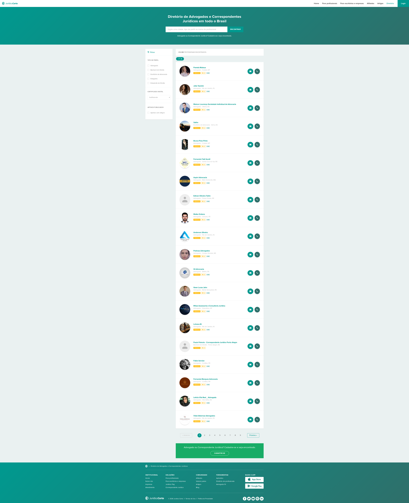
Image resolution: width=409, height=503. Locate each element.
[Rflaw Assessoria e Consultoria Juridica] (184, 314)
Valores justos (201, 481)
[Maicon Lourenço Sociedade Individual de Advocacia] (184, 113)
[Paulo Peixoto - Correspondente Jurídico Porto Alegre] (184, 351)
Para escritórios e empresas (352, 3)
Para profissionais (329, 3)
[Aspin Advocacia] (184, 186)
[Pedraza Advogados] (184, 259)
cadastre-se (219, 453)
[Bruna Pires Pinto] (184, 149)
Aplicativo (219, 478)
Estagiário (154, 79)
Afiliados (370, 3)
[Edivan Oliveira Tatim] (184, 204)
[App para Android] (254, 488)
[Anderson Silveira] (184, 241)
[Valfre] (184, 131)
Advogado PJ (221, 484)
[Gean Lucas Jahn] (184, 296)
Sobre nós (149, 481)
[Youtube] (253, 500)
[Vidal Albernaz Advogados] (184, 424)
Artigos (380, 3)
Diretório (390, 3)
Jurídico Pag (170, 484)
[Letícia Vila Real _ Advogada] (184, 406)
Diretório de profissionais (225, 481)
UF (179, 59)
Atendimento (150, 487)
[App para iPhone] (254, 482)
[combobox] (196, 29)
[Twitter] (249, 500)
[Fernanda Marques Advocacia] (184, 388)
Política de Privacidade (205, 499)
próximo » (253, 435)
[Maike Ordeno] (184, 223)
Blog (197, 487)
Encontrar (235, 29)
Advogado (154, 65)
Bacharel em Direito (157, 70)
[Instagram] (258, 500)
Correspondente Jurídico (175, 487)
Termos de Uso (191, 499)
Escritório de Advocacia (158, 74)
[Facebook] (245, 500)
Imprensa (148, 484)
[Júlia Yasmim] (184, 94)
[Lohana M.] (184, 332)
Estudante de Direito (157, 83)
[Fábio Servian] (184, 369)
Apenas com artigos (157, 113)
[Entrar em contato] (250, 71)
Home (316, 3)
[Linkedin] (262, 500)
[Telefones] (257, 71)
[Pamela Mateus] (184, 76)
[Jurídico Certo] (10, 5)
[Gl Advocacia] (184, 278)
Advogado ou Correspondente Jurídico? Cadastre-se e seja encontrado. (204, 36)
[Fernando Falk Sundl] (184, 168)
